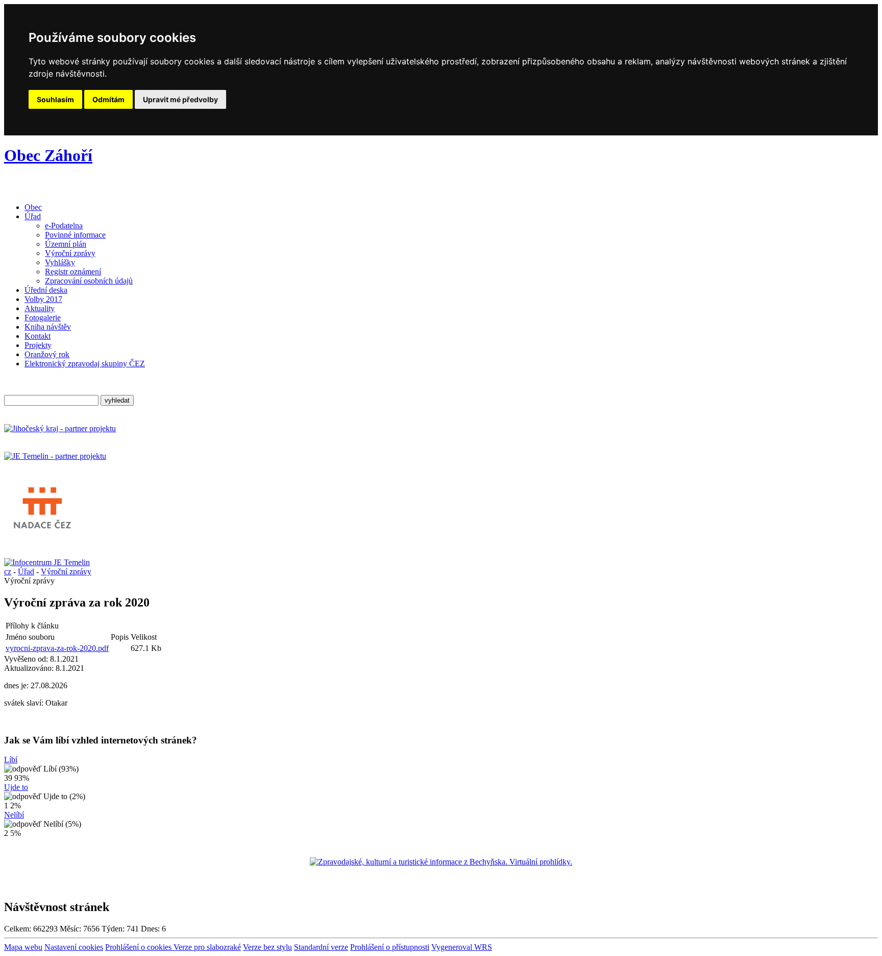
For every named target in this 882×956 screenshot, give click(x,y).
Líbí (10, 759)
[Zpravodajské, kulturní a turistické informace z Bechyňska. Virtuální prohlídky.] (441, 862)
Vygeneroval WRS (461, 947)
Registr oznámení (73, 271)
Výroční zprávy (70, 253)
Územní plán (65, 244)
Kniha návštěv (47, 326)
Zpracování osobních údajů (89, 280)
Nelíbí (14, 814)
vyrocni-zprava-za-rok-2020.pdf (57, 648)
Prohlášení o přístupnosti (389, 947)
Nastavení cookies (73, 947)
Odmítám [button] (108, 99)
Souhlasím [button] (55, 99)
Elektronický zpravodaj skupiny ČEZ (84, 363)
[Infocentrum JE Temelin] (47, 562)
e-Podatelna (64, 225)
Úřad (32, 216)
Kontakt (37, 336)
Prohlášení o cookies (139, 947)
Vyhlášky (60, 262)
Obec (33, 207)
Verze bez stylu (267, 947)
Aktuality (39, 308)
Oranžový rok (46, 354)
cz (7, 571)
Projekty (38, 345)
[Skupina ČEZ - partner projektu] (55, 456)
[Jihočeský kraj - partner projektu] (60, 428)
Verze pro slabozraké (207, 947)
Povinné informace (75, 234)
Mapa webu (23, 947)
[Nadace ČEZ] (42, 534)
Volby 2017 (43, 299)
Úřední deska (45, 290)
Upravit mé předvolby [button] (180, 99)
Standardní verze (321, 947)
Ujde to (16, 787)
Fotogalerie (42, 317)
